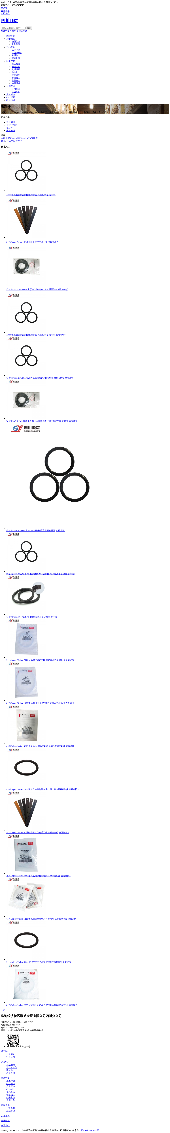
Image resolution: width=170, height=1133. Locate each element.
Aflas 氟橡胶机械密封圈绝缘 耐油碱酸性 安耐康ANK (31, 335)
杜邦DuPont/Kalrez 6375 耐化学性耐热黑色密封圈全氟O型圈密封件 (37, 1005)
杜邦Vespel (21, 138)
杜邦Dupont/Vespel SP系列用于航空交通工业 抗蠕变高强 (32, 832)
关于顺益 (10, 39)
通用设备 (16, 83)
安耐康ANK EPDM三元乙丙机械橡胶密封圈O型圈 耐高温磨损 (35, 378)
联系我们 (5, 8)
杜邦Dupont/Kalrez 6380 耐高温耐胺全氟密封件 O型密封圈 (33, 876)
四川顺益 (9, 20)
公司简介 (5, 13)
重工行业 (16, 64)
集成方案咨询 (7, 31)
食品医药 (16, 75)
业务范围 (5, 11)
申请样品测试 (20, 31)
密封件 (15, 55)
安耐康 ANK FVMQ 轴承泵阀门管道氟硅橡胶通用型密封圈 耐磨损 (37, 421)
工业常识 (16, 92)
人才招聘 (10, 94)
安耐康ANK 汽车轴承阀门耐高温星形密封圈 (27, 617)
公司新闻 (16, 89)
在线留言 (10, 97)
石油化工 (16, 72)
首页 (3, 141)
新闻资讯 (10, 86)
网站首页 (10, 36)
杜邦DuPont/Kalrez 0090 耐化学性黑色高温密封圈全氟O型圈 (34, 962)
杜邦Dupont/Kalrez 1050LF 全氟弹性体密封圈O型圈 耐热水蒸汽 (35, 703)
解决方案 (10, 61)
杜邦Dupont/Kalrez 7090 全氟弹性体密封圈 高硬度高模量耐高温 (35, 660)
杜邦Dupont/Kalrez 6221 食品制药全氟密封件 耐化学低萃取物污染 (36, 919)
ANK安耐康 (32, 138)
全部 (3, 138)
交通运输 (16, 69)
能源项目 (16, 66)
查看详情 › (61, 335)
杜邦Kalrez (11, 138)
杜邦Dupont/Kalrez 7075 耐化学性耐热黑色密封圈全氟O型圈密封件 (37, 789)
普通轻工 (16, 78)
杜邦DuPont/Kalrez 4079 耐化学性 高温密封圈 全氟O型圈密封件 (35, 746)
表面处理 (16, 58)
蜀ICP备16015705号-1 (91, 1130)
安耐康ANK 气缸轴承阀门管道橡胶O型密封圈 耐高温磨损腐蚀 (35, 574)
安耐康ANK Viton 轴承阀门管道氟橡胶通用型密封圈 (30, 530)
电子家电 (16, 80)
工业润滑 (16, 50)
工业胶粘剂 (17, 53)
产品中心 (10, 47)
